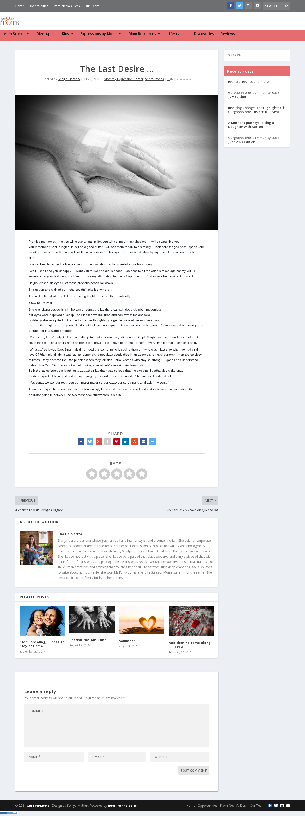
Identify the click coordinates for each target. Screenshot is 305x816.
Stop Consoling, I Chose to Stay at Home (42, 644)
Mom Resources (142, 34)
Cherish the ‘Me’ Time (88, 640)
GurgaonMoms (38, 805)
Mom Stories (14, 34)
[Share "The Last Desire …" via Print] (152, 441)
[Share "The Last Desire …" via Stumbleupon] (134, 441)
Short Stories (154, 79)
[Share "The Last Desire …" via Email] (143, 441)
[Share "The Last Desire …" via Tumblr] (107, 441)
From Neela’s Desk (66, 6)
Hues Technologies (122, 805)
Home (19, 6)
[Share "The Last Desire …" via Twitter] (90, 441)
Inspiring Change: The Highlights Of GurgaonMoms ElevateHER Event (256, 110)
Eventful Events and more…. (250, 81)
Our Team (92, 6)
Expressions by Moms (98, 34)
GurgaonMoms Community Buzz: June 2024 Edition (254, 140)
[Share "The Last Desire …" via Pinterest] (116, 441)
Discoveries (204, 34)
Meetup (43, 34)
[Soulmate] (141, 620)
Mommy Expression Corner (123, 79)
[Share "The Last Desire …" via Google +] (98, 441)
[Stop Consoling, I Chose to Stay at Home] (42, 620)
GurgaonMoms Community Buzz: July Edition (254, 94)
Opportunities (38, 6)
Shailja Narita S (69, 79)
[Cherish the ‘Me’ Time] (92, 619)
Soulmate (127, 641)
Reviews (228, 34)
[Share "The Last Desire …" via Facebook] (81, 441)
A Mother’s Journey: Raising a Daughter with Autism (251, 125)
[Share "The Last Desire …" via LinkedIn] (125, 441)
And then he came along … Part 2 (190, 645)
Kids (65, 34)
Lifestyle (175, 34)
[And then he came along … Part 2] (191, 621)
